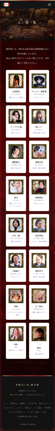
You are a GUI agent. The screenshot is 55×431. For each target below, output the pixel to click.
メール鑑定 (38, 408)
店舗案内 (23, 403)
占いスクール (9, 408)
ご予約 (43, 412)
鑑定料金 (14, 403)
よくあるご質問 (33, 412)
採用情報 (47, 408)
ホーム (6, 403)
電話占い (28, 408)
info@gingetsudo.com (35, 395)
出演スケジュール (45, 403)
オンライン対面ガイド (17, 412)
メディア (19, 408)
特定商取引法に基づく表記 (27, 416)
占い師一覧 (32, 403)
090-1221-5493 (16, 395)
